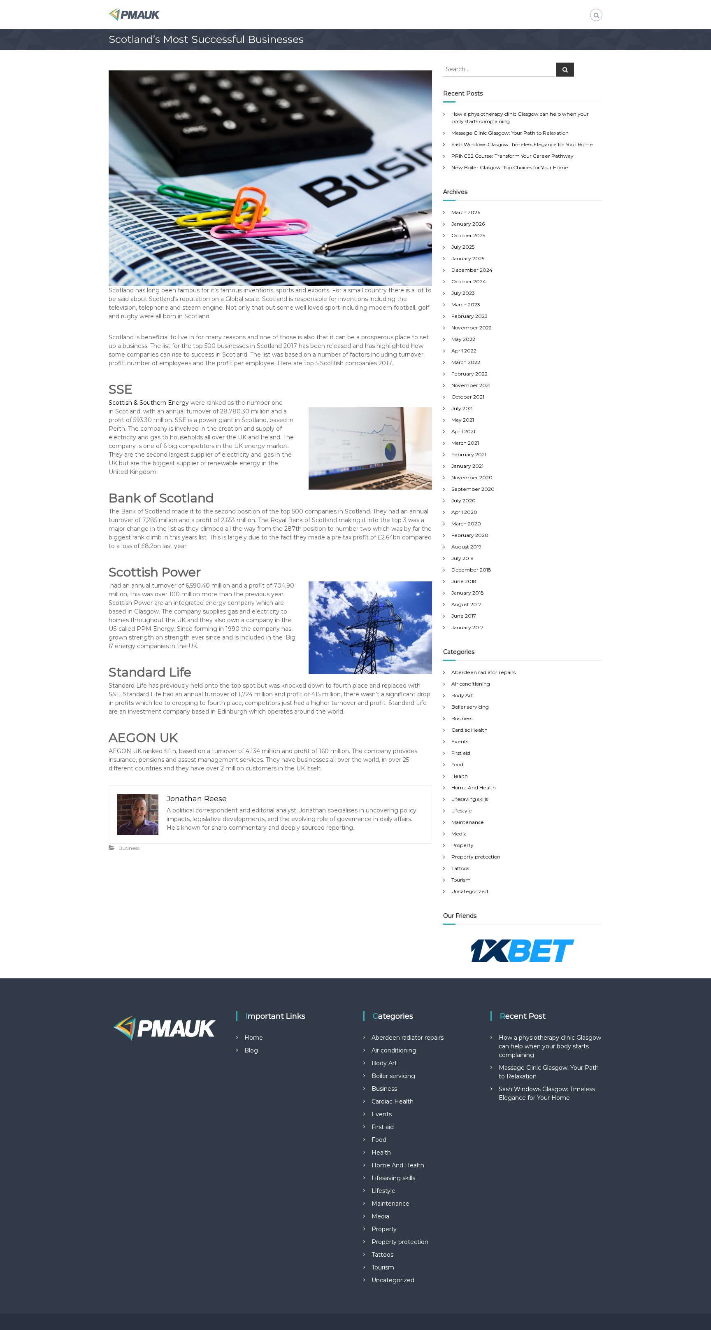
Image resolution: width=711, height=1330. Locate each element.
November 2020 (472, 477)
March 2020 (466, 523)
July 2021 (462, 408)
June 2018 (463, 581)
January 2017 (467, 627)
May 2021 (462, 420)
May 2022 (463, 339)
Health (459, 776)
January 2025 (467, 258)
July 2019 (462, 558)
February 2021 (468, 454)
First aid (460, 753)
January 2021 (467, 466)
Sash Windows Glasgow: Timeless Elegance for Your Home (522, 144)
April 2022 (463, 351)
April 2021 (463, 431)
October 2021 (467, 397)
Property (462, 845)
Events (459, 741)
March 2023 (465, 304)
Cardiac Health (469, 730)
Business (128, 848)
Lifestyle (461, 810)
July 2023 (463, 293)
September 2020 (473, 489)
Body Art (462, 695)
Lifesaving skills (469, 799)
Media (459, 834)
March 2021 (465, 443)
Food (457, 764)
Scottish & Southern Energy (149, 402)
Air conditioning (470, 684)
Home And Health (473, 787)
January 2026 (468, 224)
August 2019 (466, 547)
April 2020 (464, 512)
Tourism (461, 880)
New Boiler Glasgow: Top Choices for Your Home (509, 167)
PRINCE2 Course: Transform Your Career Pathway (512, 156)
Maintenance (467, 822)
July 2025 (462, 247)
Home (253, 1037)
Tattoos (460, 868)
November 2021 (470, 385)
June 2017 (463, 616)
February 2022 (469, 374)
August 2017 (466, 604)
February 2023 (469, 316)
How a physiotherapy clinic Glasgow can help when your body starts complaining (550, 1046)
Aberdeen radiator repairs (483, 672)
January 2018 (467, 593)
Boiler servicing (470, 707)
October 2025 (468, 235)
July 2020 (463, 500)
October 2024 (468, 281)
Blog (251, 1050)
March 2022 (465, 362)
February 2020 (469, 535)
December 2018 (471, 570)
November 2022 (471, 327)
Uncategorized (469, 891)
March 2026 (465, 212)
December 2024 (472, 270)
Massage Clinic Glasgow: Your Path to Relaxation (510, 133)
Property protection (475, 857)
